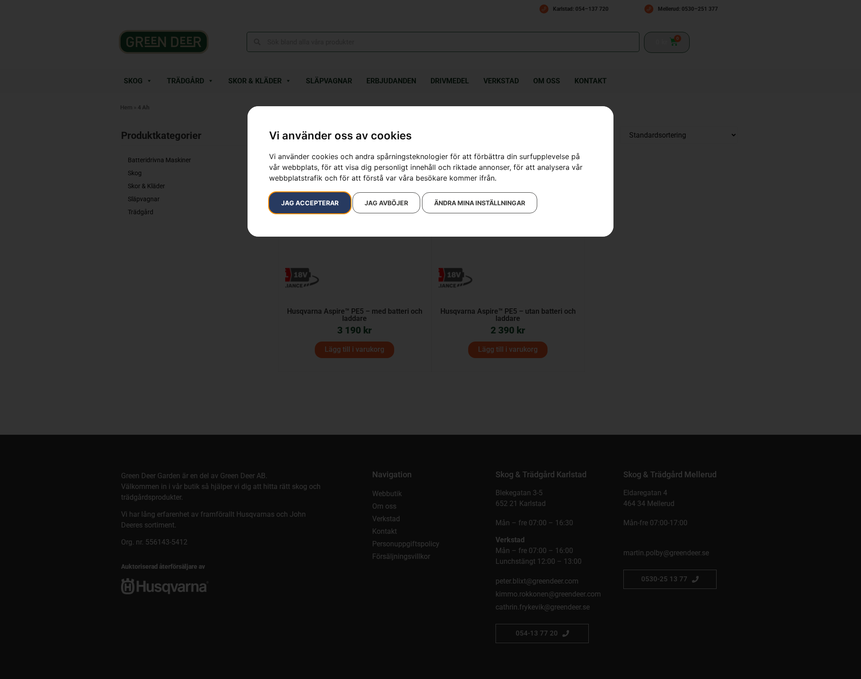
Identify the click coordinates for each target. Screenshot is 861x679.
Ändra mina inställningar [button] (479, 203)
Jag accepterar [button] (310, 203)
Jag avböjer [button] (386, 203)
